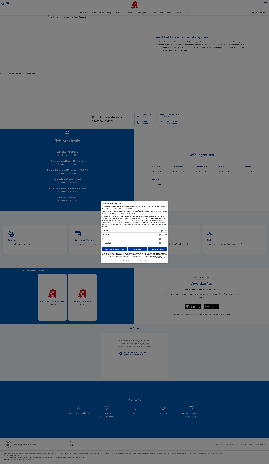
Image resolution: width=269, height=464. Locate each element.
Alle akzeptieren (157, 249)
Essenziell (105, 230)
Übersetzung (106, 235)
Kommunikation (107, 243)
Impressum (142, 260)
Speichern (137, 249)
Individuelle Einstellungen (114, 249)
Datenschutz (127, 260)
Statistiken (105, 239)
